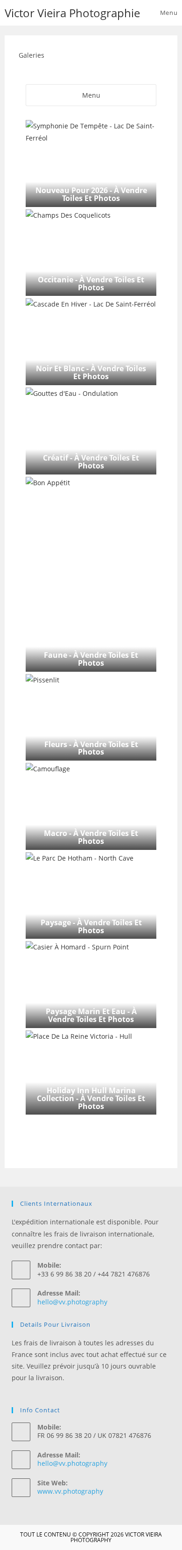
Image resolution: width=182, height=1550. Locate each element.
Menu (91, 95)
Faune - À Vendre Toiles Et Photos (91, 659)
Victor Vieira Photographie (72, 12)
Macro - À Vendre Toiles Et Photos (91, 837)
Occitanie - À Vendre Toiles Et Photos (91, 283)
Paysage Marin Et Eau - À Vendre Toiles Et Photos (91, 1015)
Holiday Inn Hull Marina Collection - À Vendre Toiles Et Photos (91, 1098)
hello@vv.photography (72, 1301)
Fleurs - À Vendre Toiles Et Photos (91, 748)
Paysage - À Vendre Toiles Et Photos (91, 926)
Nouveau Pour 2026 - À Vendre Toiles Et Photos (91, 194)
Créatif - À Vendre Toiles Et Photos (91, 462)
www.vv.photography (70, 1491)
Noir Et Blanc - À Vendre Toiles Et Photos (91, 372)
